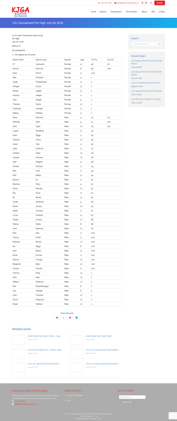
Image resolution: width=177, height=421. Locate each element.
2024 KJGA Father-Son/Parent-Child (145, 83)
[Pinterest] (70, 317)
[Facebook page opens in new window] (142, 2)
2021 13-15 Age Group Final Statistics (102, 364)
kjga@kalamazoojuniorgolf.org (127, 3)
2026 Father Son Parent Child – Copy (44, 336)
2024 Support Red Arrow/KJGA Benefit (146, 91)
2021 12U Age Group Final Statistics (43, 364)
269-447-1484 (106, 3)
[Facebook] (57, 317)
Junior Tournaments (75, 395)
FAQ (69, 401)
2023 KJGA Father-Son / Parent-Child (44, 350)
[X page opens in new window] (146, 2)
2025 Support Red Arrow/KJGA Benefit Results (146, 73)
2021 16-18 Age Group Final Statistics (102, 350)
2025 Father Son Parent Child (98, 336)
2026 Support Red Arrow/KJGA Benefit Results (146, 62)
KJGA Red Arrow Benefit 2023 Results (146, 99)
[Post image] (18, 340)
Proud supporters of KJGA (93, 418)
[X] (64, 317)
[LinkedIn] (77, 317)
